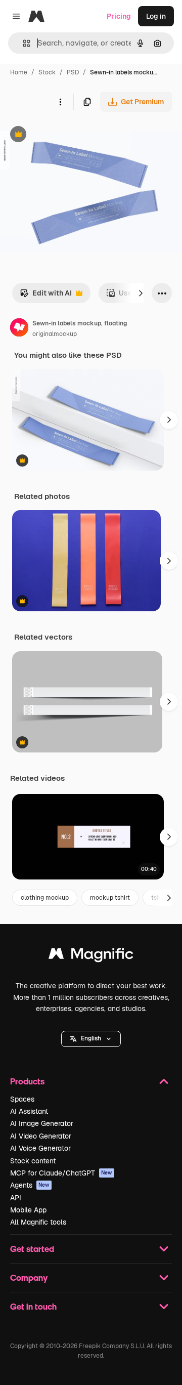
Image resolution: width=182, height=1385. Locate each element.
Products (27, 1081)
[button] (91, 1039)
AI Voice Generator (40, 1148)
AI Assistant (29, 1111)
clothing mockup (45, 898)
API (15, 1197)
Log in (156, 16)
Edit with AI (46, 295)
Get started (32, 1248)
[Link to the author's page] (19, 329)
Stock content (33, 1160)
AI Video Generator (40, 1136)
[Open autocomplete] (22, 43)
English (91, 1038)
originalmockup (54, 334)
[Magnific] (91, 956)
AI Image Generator (41, 1123)
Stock (47, 72)
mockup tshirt (110, 898)
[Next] (140, 293)
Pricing (119, 16)
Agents (30, 1185)
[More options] (60, 102)
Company (29, 1277)
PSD (73, 72)
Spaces (22, 1099)
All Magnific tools (38, 1222)
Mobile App (28, 1209)
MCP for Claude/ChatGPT (61, 1173)
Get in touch (33, 1306)
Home (18, 72)
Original (65, 135)
